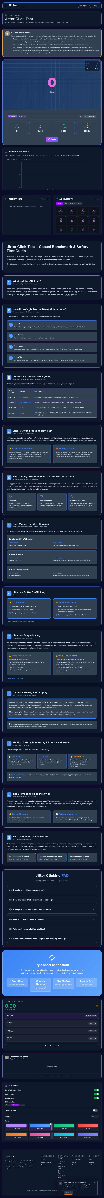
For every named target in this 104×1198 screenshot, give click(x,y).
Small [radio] (7, 1105)
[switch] (96, 1090)
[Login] (94, 5)
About (43, 1165)
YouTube (92, 1165)
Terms (74, 1162)
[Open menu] (98, 5)
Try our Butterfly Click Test (16, 621)
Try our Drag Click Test (15, 678)
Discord (91, 1162)
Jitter (65, 203)
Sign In (70, 1193)
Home (43, 1159)
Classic (59, 203)
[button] (52, 84)
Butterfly (72, 203)
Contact (74, 1165)
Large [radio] (22, 1105)
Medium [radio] (15, 1105)
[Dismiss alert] (94, 1182)
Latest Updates (46, 1162)
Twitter (91, 1159)
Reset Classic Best (52, 1046)
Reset (53, 139)
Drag (79, 203)
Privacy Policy (77, 1159)
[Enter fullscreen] (81, 116)
